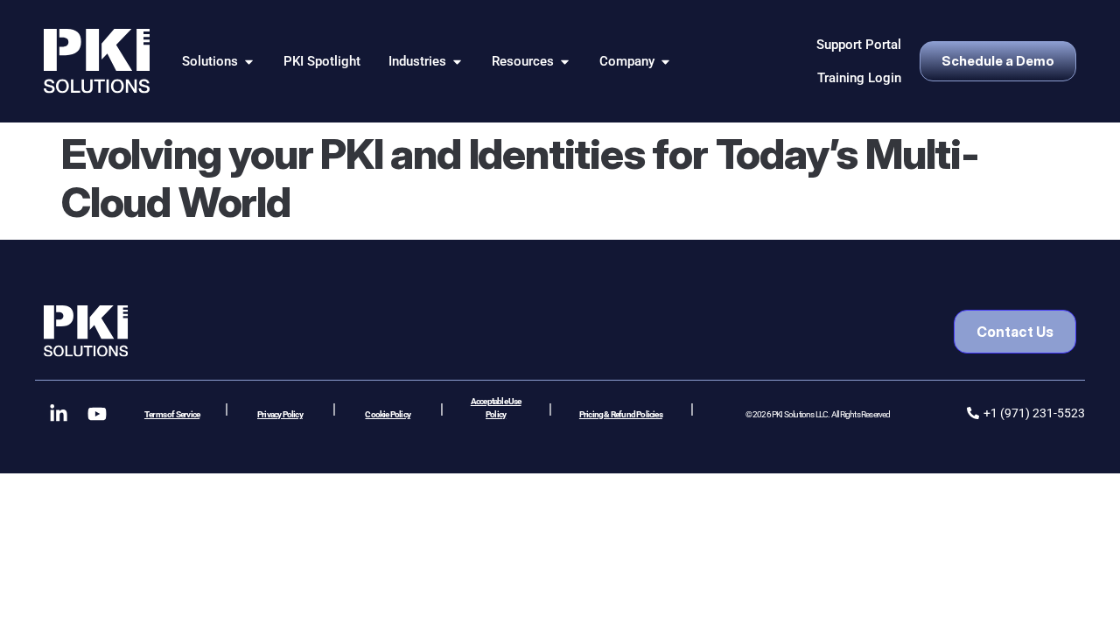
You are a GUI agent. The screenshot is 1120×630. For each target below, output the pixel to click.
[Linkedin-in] (58, 414)
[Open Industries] (457, 62)
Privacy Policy (280, 414)
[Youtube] (97, 414)
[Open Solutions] (249, 62)
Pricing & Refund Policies (620, 414)
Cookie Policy (387, 414)
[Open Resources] (564, 62)
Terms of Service (172, 414)
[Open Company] (665, 62)
